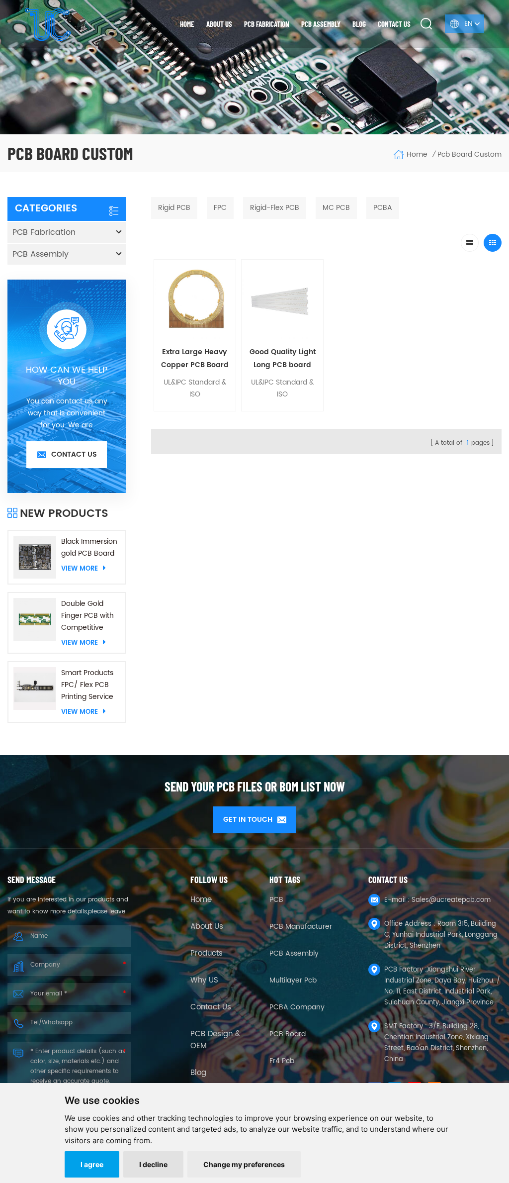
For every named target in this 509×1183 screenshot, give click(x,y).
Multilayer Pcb (293, 980)
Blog (359, 23)
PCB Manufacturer (300, 926)
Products (206, 954)
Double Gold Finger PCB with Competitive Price (87, 616)
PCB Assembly (320, 23)
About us (219, 23)
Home (187, 23)
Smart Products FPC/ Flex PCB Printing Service (87, 684)
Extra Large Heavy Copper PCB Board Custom (195, 359)
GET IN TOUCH (247, 819)
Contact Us (210, 1007)
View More (79, 569)
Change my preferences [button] (244, 1164)
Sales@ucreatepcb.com (451, 900)
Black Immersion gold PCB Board (89, 547)
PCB (276, 899)
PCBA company (297, 1007)
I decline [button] (153, 1164)
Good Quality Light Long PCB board (283, 358)
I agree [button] (92, 1164)
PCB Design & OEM (215, 1040)
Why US (204, 980)
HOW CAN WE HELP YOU (66, 376)
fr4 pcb (281, 1061)
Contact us (394, 23)
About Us (206, 927)
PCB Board (287, 1034)
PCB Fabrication (266, 23)
